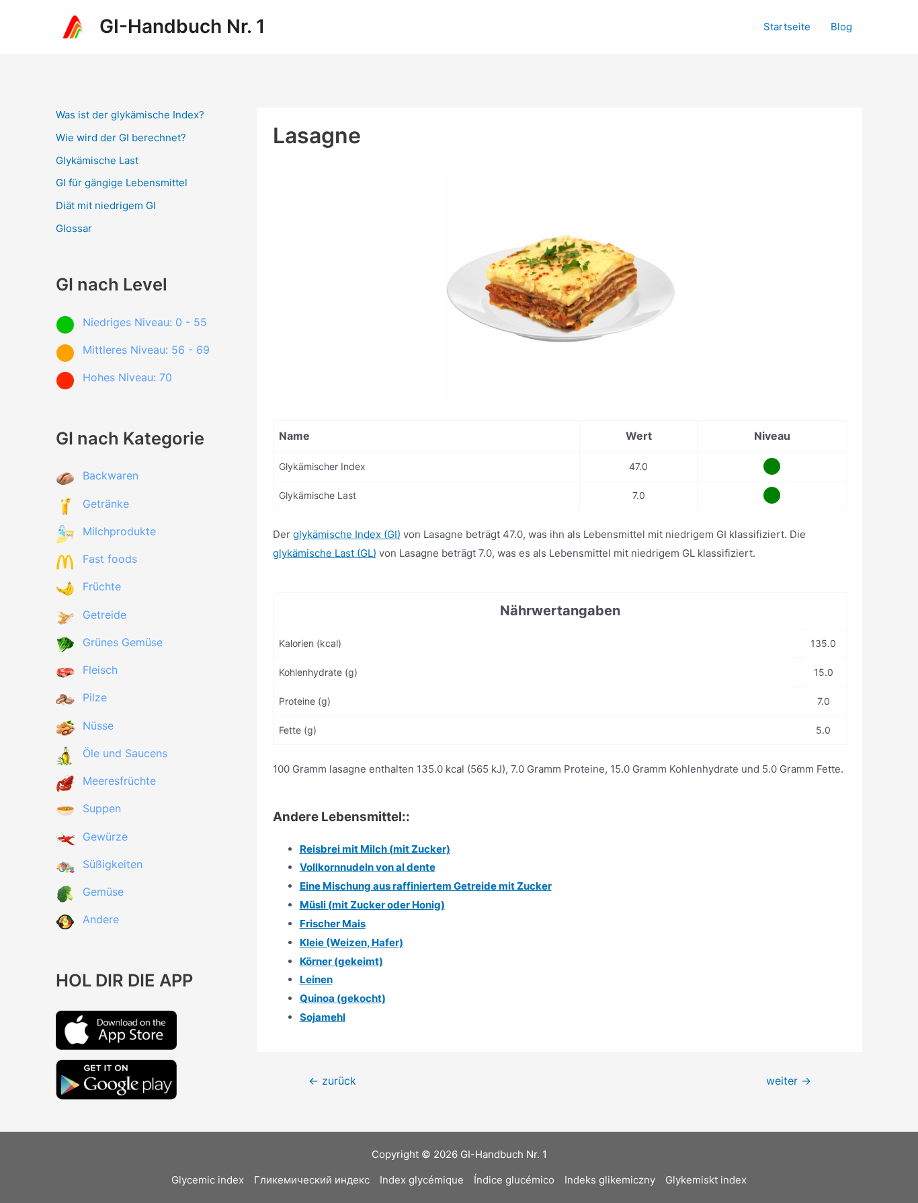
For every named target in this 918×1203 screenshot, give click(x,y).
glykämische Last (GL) (324, 553)
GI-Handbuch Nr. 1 (182, 26)
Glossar (74, 228)
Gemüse (103, 891)
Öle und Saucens (125, 753)
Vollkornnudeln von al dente (367, 867)
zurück (332, 1081)
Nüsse (98, 725)
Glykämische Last (97, 160)
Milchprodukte (119, 531)
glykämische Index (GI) (347, 534)
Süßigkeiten (112, 864)
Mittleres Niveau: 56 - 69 (146, 349)
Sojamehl (322, 1017)
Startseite (786, 26)
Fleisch (100, 669)
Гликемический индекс (312, 1179)
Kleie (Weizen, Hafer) (351, 942)
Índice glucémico (514, 1179)
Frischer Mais (333, 923)
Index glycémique (422, 1179)
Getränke (106, 503)
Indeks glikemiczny (610, 1179)
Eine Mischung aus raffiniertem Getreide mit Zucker (426, 886)
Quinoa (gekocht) (343, 998)
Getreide (104, 614)
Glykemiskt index (706, 1179)
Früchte (102, 586)
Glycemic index (207, 1179)
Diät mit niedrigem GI (106, 205)
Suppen (102, 808)
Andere (101, 919)
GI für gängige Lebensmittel (121, 182)
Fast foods (110, 559)
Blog (841, 26)
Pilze (95, 697)
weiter (788, 1081)
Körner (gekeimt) (341, 961)
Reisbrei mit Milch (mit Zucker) (375, 849)
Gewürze (105, 836)
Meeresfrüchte (119, 780)
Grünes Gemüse (123, 642)
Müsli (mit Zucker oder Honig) (372, 904)
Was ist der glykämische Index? (130, 114)
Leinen (316, 979)
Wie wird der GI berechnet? (121, 137)
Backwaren (110, 475)
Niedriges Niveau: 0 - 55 (145, 322)
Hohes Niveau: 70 (127, 377)
